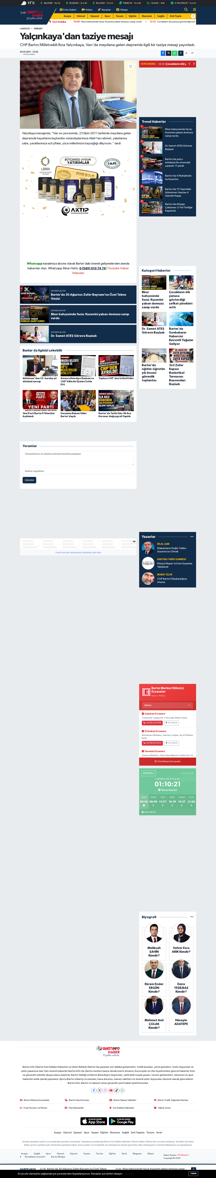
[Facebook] (93, 1090)
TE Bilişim (182, 1155)
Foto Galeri (69, 10)
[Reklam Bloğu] (78, 185)
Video (89, 10)
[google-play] (122, 1121)
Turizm (150, 1132)
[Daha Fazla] (180, 53)
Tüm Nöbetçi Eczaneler (169, 761)
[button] (193, 16)
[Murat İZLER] (148, 578)
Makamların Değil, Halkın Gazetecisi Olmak (171, 550)
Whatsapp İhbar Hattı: (77, 268)
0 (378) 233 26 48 (153, 723)
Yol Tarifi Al (172, 723)
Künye (124, 10)
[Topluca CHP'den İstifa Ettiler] (116, 365)
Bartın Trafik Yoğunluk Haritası (173, 1100)
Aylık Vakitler (150, 812)
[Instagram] (105, 1090)
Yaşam (119, 16)
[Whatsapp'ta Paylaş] (174, 53)
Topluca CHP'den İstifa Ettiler (116, 378)
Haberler (25, 29)
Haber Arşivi (164, 1108)
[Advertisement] (78, 239)
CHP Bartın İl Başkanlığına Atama (172, 581)
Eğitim (132, 16)
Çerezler (128, 1173)
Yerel (159, 1132)
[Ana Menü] (193, 9)
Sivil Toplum (176, 16)
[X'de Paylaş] (168, 53)
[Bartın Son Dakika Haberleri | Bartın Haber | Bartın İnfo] (32, 15)
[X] (99, 1090)
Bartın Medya (58, 1157)
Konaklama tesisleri (34, 1157)
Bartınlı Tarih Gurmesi (171, 559)
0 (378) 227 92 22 (153, 743)
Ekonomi (147, 16)
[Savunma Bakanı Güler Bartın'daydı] (78, 400)
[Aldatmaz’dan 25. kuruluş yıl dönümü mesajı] (40, 365)
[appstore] (94, 1121)
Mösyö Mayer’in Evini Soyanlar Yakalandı (174, 565)
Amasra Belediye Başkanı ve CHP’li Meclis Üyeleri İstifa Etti (77, 381)
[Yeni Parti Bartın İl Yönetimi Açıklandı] (40, 400)
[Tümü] (191, 536)
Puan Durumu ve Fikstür (35, 1108)
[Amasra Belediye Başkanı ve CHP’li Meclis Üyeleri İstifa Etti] (78, 365)
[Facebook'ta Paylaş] (163, 53)
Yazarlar (106, 10)
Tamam (193, 1173)
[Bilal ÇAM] (148, 547)
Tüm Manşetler (76, 1108)
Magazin (137, 1154)
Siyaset (94, 16)
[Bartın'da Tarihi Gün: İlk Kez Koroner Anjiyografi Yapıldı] (116, 400)
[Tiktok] (116, 1090)
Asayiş (67, 16)
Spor (107, 16)
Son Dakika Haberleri (123, 1108)
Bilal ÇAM (163, 544)
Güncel (81, 16)
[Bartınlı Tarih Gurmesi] (148, 563)
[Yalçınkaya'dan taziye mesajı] (78, 95)
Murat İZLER (164, 574)
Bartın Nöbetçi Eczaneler (36, 1100)
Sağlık (160, 16)
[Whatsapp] (122, 1090)
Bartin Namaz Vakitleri (125, 1100)
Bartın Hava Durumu (79, 1100)
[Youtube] (111, 1090)
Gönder (29, 480)
